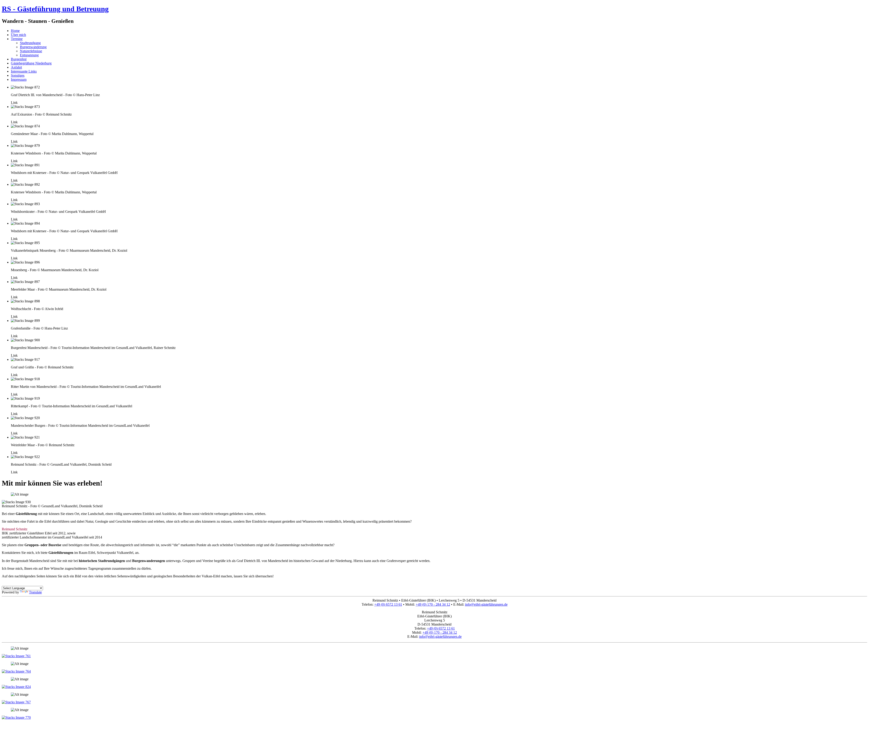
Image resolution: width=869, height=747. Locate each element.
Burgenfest (18, 59)
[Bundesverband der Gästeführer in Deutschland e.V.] (16, 717)
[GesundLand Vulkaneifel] (16, 671)
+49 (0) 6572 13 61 (388, 604)
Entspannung (29, 55)
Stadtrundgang (30, 43)
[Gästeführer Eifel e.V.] (16, 702)
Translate (35, 592)
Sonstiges (17, 75)
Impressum (18, 79)
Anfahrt (16, 67)
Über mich (18, 35)
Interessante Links (24, 71)
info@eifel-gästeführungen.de (486, 604)
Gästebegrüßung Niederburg (31, 63)
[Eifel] (16, 656)
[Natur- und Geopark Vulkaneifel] (16, 687)
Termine (17, 39)
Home (15, 31)
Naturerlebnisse (31, 51)
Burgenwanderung (33, 47)
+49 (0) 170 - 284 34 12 (433, 604)
